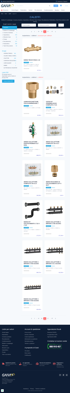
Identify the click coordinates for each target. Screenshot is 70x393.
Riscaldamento (38, 10)
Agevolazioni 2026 (51, 336)
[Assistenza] (60, 375)
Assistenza (26, 388)
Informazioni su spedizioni (31, 339)
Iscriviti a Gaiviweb (29, 334)
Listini (56, 5)
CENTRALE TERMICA (8, 53)
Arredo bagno (5, 332)
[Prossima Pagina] (55, 31)
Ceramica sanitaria (6, 336)
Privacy (32, 388)
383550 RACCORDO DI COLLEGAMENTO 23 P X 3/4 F (53, 183)
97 (52, 31)
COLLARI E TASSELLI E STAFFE (10, 55)
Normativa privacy (29, 341)
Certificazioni (28, 355)
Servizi (63, 10)
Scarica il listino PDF (8, 81)
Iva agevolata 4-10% (52, 334)
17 (47, 31)
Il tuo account (28, 332)
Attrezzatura (5, 345)
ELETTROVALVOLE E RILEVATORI (10, 67)
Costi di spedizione (29, 336)
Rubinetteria (23, 10)
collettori (34, 35)
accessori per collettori (45, 35)
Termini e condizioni (29, 343)
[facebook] (63, 375)
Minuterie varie (5, 347)
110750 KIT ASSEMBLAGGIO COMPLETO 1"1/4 (51, 103)
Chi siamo (27, 350)
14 (38, 31)
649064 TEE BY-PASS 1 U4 (32, 60)
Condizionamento (6, 341)
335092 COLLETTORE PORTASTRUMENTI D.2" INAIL (31, 143)
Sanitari (30, 10)
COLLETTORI (6, 58)
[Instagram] (66, 375)
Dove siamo (27, 353)
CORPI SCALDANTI (7, 63)
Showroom (5, 10)
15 (41, 31)
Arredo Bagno (15, 10)
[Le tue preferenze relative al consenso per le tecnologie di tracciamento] (2, 390)
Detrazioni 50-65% (51, 332)
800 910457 (9, 1)
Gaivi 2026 (40, 390)
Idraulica (57, 10)
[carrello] (60, 5)
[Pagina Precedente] (31, 31)
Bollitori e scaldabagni (7, 343)
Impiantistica (5, 350)
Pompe (4, 352)
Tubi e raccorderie (6, 354)
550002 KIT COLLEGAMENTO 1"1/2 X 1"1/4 (32, 223)
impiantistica (26, 35)
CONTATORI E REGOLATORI (9, 60)
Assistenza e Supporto (62, 1)
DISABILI (5, 65)
